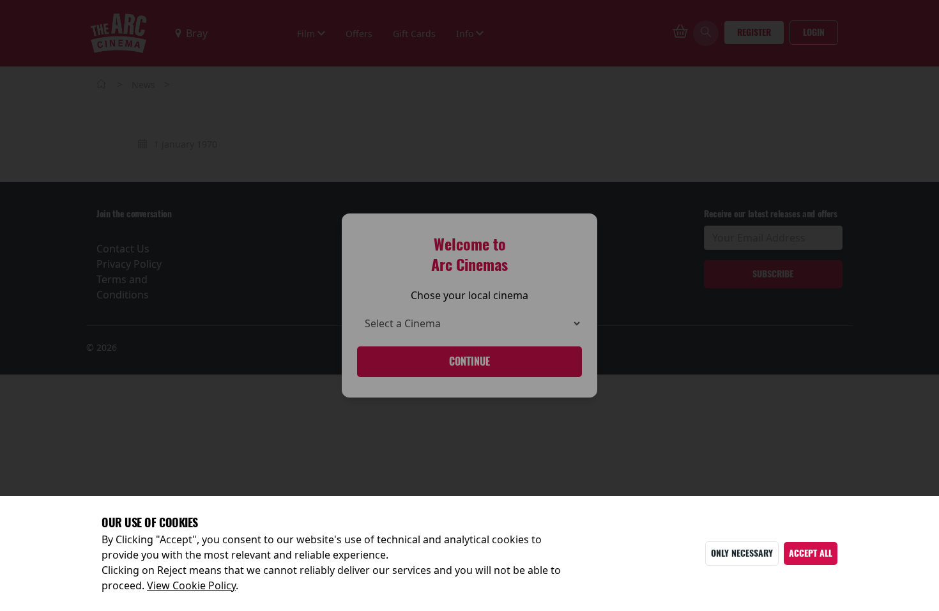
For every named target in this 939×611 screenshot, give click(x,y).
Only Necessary (742, 553)
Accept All (810, 553)
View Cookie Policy (191, 585)
